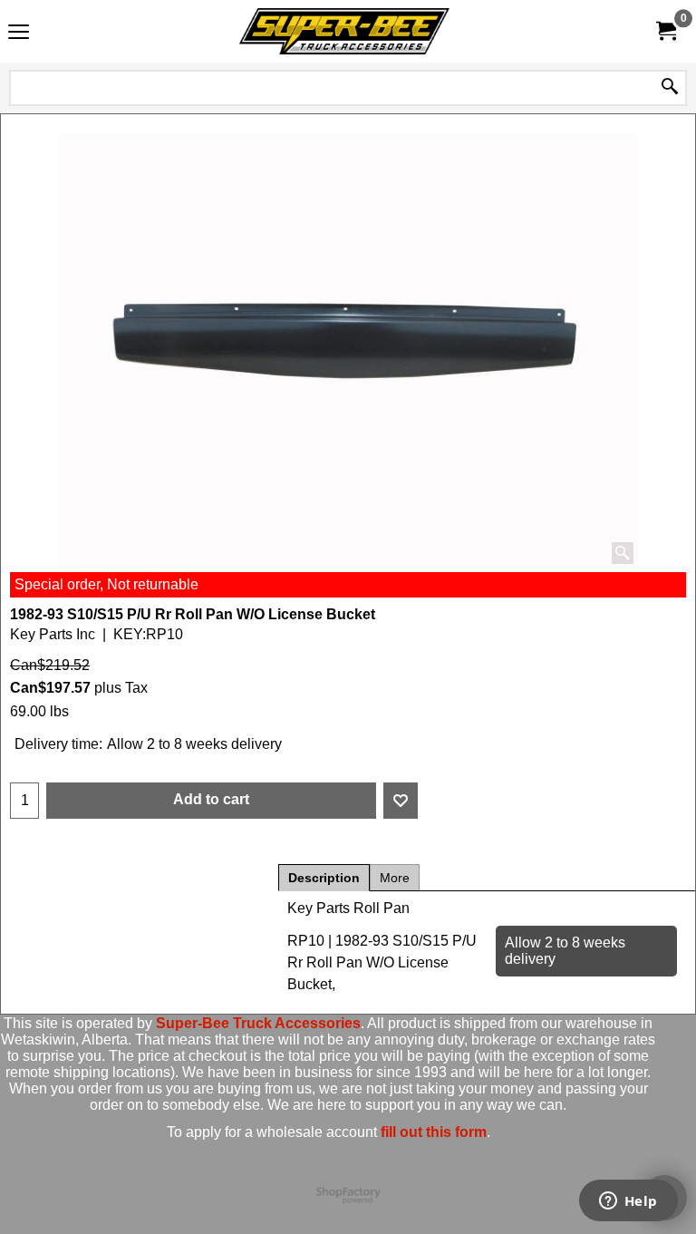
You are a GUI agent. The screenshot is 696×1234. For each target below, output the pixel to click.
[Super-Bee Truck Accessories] (344, 31)
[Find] (670, 88)
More (395, 877)
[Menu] (18, 33)
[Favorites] (400, 800)
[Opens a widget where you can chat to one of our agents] (628, 1202)
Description (324, 877)
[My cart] (665, 31)
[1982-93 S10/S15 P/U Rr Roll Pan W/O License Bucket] (348, 350)
